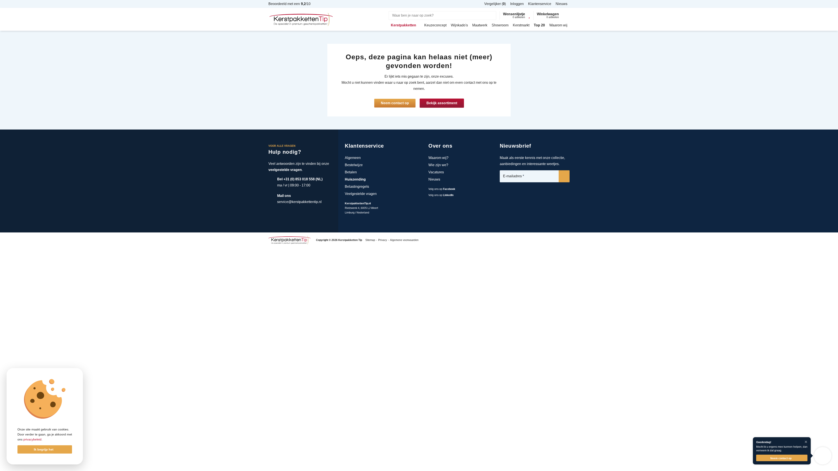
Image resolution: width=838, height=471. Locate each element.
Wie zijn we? (438, 165)
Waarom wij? (438, 158)
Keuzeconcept (435, 25)
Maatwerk (479, 25)
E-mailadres (513, 176)
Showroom (500, 25)
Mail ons (284, 196)
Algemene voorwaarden (404, 240)
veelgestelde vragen (285, 170)
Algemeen (353, 158)
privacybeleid (32, 439)
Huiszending (355, 179)
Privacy (382, 240)
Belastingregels (357, 186)
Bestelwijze (354, 165)
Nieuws (434, 179)
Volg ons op (441, 189)
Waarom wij (558, 25)
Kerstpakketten (403, 25)
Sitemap (370, 240)
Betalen (351, 172)
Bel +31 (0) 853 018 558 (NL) (300, 179)
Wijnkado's (459, 25)
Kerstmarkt (521, 25)
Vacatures (436, 172)
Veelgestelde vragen (361, 194)
